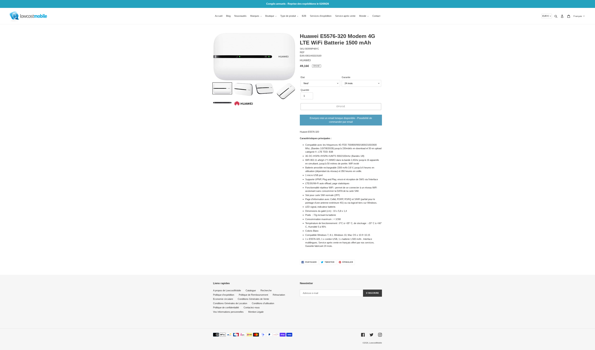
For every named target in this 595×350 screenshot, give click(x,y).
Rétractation (279, 294)
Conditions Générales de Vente (253, 299)
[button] (579, 16)
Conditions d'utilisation (263, 303)
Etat (303, 77)
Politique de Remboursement (253, 294)
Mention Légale (256, 311)
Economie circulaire (223, 299)
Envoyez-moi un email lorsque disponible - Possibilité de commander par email (341, 120)
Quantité (305, 90)
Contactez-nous (252, 307)
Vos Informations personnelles (228, 311)
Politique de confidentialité (226, 307)
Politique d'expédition (223, 294)
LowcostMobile (375, 343)
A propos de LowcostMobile (227, 290)
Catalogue (251, 290)
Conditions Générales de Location (230, 303)
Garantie (346, 77)
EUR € (545, 16)
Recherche (266, 290)
